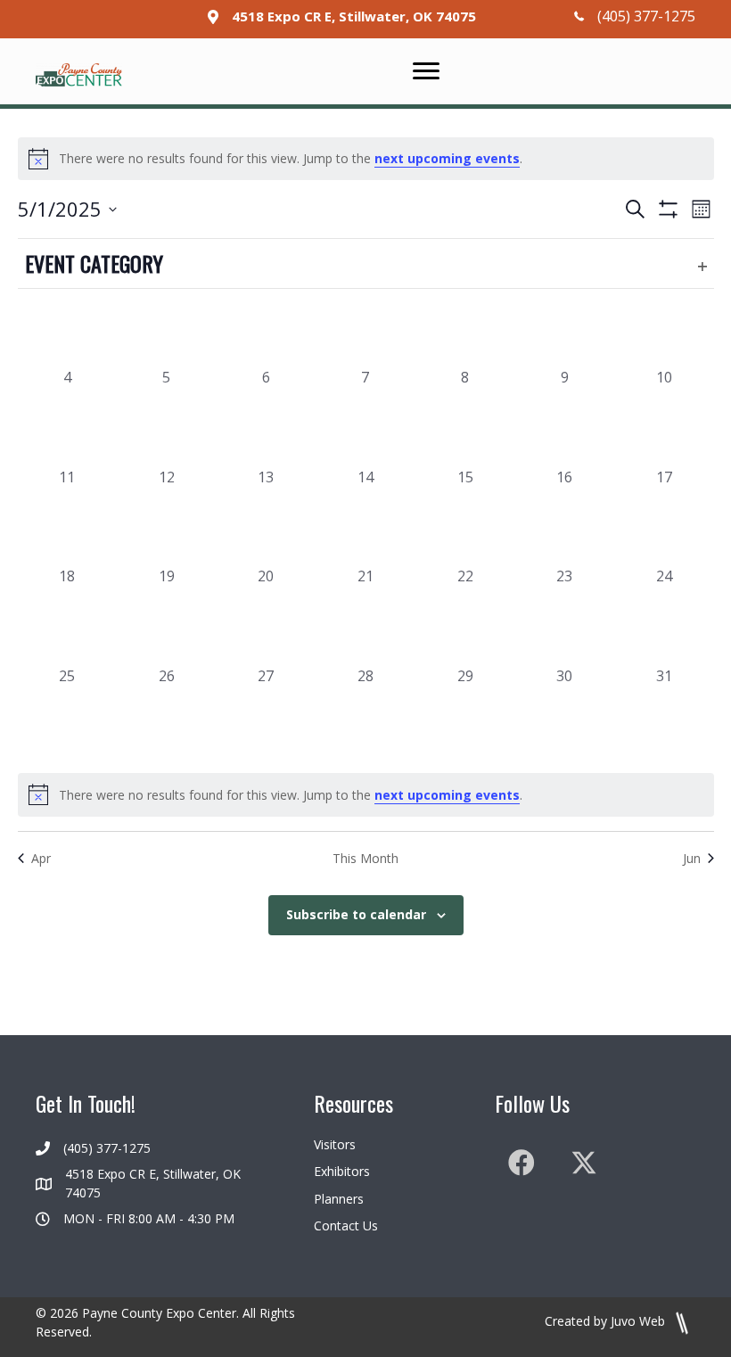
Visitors (335, 1144)
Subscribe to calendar (356, 915)
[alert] (366, 158)
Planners (339, 1198)
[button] (521, 1162)
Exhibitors (342, 1171)
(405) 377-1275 (646, 16)
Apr (41, 858)
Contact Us (346, 1225)
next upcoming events (447, 158)
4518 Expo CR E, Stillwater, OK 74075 (354, 16)
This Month (365, 858)
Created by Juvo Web (607, 1320)
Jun (692, 858)
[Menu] (426, 71)
